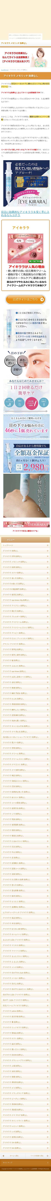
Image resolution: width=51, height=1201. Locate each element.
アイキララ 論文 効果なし (12, 1044)
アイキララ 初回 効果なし (12, 830)
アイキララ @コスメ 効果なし (14, 797)
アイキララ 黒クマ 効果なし (13, 742)
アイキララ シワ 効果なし (12, 814)
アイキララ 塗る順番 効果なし (14, 890)
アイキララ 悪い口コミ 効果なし (15, 1049)
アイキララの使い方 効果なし (14, 584)
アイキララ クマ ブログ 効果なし (15, 1115)
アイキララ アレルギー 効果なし (15, 616)
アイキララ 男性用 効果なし (13, 1082)
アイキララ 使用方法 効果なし (14, 808)
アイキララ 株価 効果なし (12, 688)
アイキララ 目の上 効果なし (13, 984)
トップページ (4, 70)
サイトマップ (7, 1162)
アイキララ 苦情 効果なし (12, 748)
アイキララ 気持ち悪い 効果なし (15, 721)
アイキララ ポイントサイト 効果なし (16, 1121)
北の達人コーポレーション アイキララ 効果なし (21, 737)
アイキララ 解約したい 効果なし (15, 710)
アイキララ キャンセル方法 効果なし (16, 726)
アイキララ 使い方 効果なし (13, 578)
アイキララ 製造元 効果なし (13, 836)
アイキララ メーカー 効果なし (14, 978)
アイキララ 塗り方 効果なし (13, 885)
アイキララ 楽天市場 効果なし (14, 1016)
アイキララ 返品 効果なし (12, 918)
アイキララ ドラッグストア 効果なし (16, 1093)
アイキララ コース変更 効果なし (15, 803)
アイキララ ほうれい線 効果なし (15, 929)
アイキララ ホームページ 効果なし (16, 934)
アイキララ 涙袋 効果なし (12, 874)
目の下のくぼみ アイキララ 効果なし (16, 995)
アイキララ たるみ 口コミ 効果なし (16, 841)
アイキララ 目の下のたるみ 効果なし (16, 973)
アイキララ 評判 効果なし (12, 556)
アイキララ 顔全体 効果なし (13, 1055)
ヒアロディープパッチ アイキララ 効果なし (19, 912)
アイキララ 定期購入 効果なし (14, 863)
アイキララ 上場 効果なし (12, 1066)
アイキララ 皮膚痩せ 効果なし (14, 907)
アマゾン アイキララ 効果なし (14, 644)
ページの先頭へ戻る (37, 1156)
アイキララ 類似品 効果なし (13, 1033)
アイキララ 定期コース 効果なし (15, 869)
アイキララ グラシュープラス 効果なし (17, 1060)
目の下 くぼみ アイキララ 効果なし (16, 1000)
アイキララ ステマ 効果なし (13, 573)
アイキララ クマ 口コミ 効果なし (15, 764)
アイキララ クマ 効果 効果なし (14, 770)
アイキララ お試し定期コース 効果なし (17, 677)
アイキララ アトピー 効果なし (14, 633)
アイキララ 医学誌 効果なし (13, 649)
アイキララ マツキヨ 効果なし (14, 945)
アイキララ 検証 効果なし (12, 775)
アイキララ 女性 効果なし (12, 1071)
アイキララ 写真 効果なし (12, 819)
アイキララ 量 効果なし (12, 1022)
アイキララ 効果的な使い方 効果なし (16, 792)
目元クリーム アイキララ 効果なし (16, 1005)
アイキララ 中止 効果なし (12, 852)
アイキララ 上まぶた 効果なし (14, 666)
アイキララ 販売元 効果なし (13, 595)
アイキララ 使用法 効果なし (13, 1137)
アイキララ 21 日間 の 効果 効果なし (16, 879)
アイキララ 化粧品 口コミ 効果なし (16, 781)
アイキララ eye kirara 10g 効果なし (16, 600)
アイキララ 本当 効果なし (12, 923)
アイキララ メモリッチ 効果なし (14, 43)
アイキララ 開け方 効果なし (13, 611)
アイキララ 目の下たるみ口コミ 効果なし (18, 989)
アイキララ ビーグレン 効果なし (15, 1099)
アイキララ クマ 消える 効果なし (15, 732)
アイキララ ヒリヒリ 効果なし (14, 901)
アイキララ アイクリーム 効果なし (16, 622)
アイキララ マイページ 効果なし (15, 951)
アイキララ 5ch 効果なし (12, 1148)
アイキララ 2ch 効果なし (12, 1142)
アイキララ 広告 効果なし (12, 786)
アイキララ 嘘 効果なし (12, 660)
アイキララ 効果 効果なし (12, 567)
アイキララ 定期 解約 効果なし (14, 715)
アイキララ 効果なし (10, 551)
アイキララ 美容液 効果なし (13, 1104)
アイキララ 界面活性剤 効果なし (15, 704)
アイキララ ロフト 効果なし (13, 1038)
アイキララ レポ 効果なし (12, 1132)
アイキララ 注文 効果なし (12, 847)
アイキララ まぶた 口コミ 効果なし (16, 956)
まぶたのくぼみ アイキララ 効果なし (16, 940)
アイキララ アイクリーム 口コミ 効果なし (18, 627)
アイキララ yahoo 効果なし (13, 1011)
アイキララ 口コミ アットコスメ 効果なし (18, 638)
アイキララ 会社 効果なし (12, 682)
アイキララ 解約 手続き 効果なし (15, 693)
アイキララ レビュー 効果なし (14, 1126)
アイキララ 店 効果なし (12, 858)
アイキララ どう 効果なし (12, 1088)
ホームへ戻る (14, 1156)
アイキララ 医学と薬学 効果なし (15, 655)
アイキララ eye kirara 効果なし (14, 671)
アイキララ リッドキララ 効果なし (16, 1027)
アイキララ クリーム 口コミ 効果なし (17, 759)
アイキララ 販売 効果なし (12, 896)
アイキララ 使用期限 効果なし (14, 825)
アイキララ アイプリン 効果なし (15, 606)
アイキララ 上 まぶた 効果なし (14, 962)
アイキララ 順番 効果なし (12, 1077)
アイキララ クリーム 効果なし (14, 753)
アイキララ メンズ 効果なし (13, 967)
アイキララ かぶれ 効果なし (13, 699)
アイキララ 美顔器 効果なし (13, 1110)
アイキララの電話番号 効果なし (15, 589)
